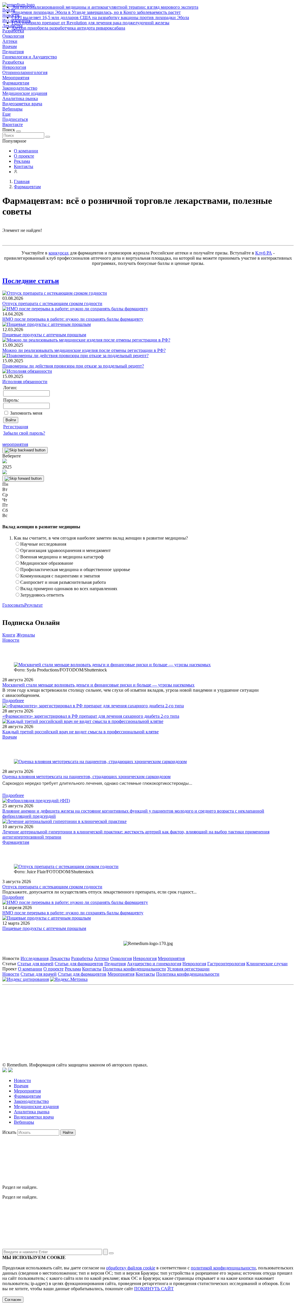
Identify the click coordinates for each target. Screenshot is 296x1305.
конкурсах (59, 252)
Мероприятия (15, 77)
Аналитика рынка (20, 98)
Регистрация (15, 426)
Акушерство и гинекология (154, 963)
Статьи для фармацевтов (79, 963)
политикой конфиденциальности (223, 1267)
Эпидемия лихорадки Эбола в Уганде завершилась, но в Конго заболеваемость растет (96, 12)
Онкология (13, 36)
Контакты (23, 166)
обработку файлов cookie (130, 1267)
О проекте (24, 156)
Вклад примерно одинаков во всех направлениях (68, 588)
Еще (6, 114)
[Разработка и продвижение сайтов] (4, 1070)
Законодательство (19, 88)
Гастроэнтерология (226, 963)
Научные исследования (43, 544)
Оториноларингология (24, 72)
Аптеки (9, 41)
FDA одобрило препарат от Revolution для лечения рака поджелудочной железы (90, 22)
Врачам (9, 46)
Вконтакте (12, 124)
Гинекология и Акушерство (29, 56)
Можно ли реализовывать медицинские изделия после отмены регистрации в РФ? (84, 350)
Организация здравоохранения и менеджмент (65, 550)
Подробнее (13, 700)
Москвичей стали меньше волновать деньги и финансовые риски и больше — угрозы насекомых (98, 684)
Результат (33, 605)
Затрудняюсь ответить (42, 594)
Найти (68, 1132)
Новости (10, 640)
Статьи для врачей (35, 963)
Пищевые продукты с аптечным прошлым (44, 334)
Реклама (22, 161)
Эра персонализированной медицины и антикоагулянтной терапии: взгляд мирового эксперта (105, 7)
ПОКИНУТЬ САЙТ (154, 1288)
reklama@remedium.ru (212, 1013)
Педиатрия (13, 51)
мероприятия (15, 444)
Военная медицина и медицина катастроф (61, 556)
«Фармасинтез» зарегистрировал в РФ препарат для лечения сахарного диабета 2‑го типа (90, 716)
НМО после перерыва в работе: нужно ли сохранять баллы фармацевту (72, 319)
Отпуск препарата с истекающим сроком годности (52, 303)
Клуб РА (263, 252)
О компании (26, 150)
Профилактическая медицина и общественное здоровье (75, 569)
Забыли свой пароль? (24, 433)
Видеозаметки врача (22, 103)
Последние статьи (30, 281)
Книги (8, 634)
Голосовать (13, 605)
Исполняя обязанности (24, 381)
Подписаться (15, 119)
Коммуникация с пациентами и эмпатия (60, 575)
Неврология (14, 67)
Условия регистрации (188, 968)
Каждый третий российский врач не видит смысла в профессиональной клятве (80, 731)
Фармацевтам (15, 82)
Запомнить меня (26, 413)
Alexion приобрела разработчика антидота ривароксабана (68, 27)
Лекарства (60, 958)
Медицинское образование (46, 563)
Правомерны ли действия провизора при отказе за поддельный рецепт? (73, 365)
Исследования (35, 958)
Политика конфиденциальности (134, 968)
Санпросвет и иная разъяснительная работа (63, 582)
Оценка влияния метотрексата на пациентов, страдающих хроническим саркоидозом (86, 776)
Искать (9, 1132)
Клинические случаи (267, 963)
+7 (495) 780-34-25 (136, 1013)
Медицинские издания (24, 93)
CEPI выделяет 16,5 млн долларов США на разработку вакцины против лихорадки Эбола (100, 17)
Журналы (25, 634)
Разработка (13, 62)
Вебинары (12, 108)
